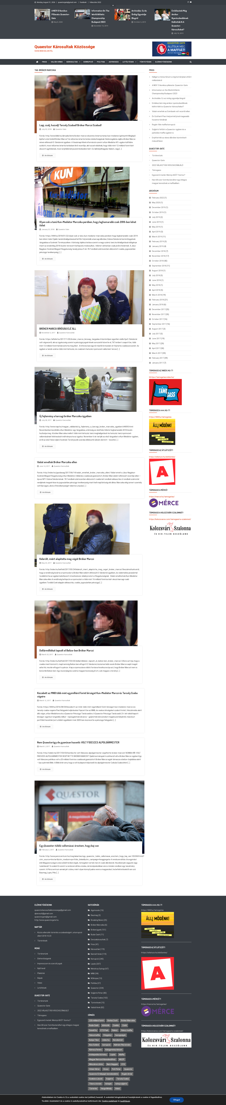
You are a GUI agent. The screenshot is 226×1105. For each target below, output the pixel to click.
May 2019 (156, 227)
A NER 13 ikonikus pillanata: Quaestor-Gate (61, 14)
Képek (40, 978)
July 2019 (156, 217)
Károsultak (72, 62)
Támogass (156, 170)
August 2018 (157, 271)
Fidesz (114, 1030)
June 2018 (156, 280)
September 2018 (159, 266)
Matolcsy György (98, 969)
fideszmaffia (94, 1035)
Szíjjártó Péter (97, 993)
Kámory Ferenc (95, 1050)
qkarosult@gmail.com (44, 913)
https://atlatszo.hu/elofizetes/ (162, 457)
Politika (101, 62)
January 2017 (157, 363)
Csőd (124, 1025)
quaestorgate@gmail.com (67, 2)
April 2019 (156, 232)
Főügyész (107, 1035)
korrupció (106, 1045)
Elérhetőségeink (163, 62)
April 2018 (156, 290)
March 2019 (157, 237)
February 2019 (158, 241)
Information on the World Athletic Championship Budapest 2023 (100, 16)
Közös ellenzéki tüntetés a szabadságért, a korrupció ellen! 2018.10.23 (59, 934)
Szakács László (95, 1079)
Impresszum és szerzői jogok (49, 964)
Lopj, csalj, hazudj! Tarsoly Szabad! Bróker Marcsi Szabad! (70, 125)
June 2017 (156, 338)
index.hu (106, 1040)
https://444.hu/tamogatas (160, 417)
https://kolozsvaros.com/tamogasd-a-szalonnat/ (170, 519)
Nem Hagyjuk (112, 1064)
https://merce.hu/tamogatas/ (162, 497)
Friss (44, 62)
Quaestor (95, 988)
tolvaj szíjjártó (121, 1084)
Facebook (83, 2)
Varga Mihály (106, 1088)
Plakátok (41, 973)
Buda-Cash (95, 935)
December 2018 (158, 251)
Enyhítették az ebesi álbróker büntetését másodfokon (169, 139)
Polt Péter (116, 1069)
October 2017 (157, 319)
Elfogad (176, 1100)
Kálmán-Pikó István (122, 1045)
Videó (39, 983)
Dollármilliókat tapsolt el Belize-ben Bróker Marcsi (66, 650)
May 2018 (156, 285)
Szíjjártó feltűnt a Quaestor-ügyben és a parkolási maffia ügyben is (169, 131)
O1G (123, 1064)
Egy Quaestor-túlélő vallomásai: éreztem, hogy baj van (69, 845)
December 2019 (158, 207)
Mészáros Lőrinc (96, 1064)
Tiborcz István (95, 1084)
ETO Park (104, 1030)
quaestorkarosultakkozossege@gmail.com (53, 910)
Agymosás (114, 62)
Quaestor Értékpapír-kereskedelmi (103, 1074)
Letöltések (128, 62)
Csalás (116, 1025)
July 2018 (156, 275)
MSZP (121, 1059)
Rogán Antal (127, 1074)
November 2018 (158, 256)
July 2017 (156, 334)
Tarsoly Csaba (97, 998)
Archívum (49, 155)
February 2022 (158, 198)
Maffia (121, 1055)
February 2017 (158, 358)
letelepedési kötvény (98, 1055)
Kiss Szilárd (94, 1045)
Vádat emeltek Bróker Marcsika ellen (57, 462)
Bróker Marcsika (97, 925)
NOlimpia (94, 978)
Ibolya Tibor (94, 1040)
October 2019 (157, 212)
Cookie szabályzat (109, 1101)
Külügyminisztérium (113, 1050)
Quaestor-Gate (158, 160)
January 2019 (157, 246)
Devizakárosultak (98, 939)
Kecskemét (118, 1040)
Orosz (105, 1069)
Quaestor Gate (60, 129)
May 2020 (156, 203)
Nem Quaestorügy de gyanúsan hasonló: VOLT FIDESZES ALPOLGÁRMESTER (78, 742)
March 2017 (157, 353)
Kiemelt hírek (96, 954)
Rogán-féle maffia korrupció (163, 125)
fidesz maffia (126, 1030)
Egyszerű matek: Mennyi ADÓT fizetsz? (168, 175)
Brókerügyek (96, 930)
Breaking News (97, 920)
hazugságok (120, 1035)
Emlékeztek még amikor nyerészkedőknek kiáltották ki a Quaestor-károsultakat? (180, 20)
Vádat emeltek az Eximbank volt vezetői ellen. (171, 111)
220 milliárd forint (96, 1020)
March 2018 (157, 295)
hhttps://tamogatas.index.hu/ (161, 377)
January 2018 (157, 305)
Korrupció (88, 62)
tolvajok (108, 1084)
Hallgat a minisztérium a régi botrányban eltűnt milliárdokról (171, 78)
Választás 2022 (95, 2)
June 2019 (156, 222)
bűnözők (105, 1025)
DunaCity (93, 1030)
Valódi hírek (57, 62)
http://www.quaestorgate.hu (47, 920)
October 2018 (157, 261)
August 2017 (157, 329)
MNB (93, 973)
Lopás (93, 964)
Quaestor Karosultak (67, 333)
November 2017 (158, 314)
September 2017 (159, 324)
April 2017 (156, 348)
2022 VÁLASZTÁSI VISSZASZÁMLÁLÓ (167, 165)
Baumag (94, 915)
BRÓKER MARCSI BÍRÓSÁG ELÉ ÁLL (57, 328)
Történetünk (157, 155)
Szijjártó (109, 1079)
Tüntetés (93, 1088)
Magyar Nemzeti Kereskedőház (102, 1059)
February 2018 (158, 300)
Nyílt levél (41, 968)
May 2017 (156, 343)
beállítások (125, 1101)
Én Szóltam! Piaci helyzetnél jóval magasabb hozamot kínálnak (170, 118)
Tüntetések (145, 62)
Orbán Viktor (94, 1069)
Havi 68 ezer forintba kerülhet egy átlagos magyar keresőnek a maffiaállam (169, 181)
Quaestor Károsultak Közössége (65, 46)
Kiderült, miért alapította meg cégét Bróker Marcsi (66, 559)
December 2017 (158, 309)
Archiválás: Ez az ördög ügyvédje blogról (139, 14)
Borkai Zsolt (113, 1020)
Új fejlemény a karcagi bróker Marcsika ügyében (65, 416)
